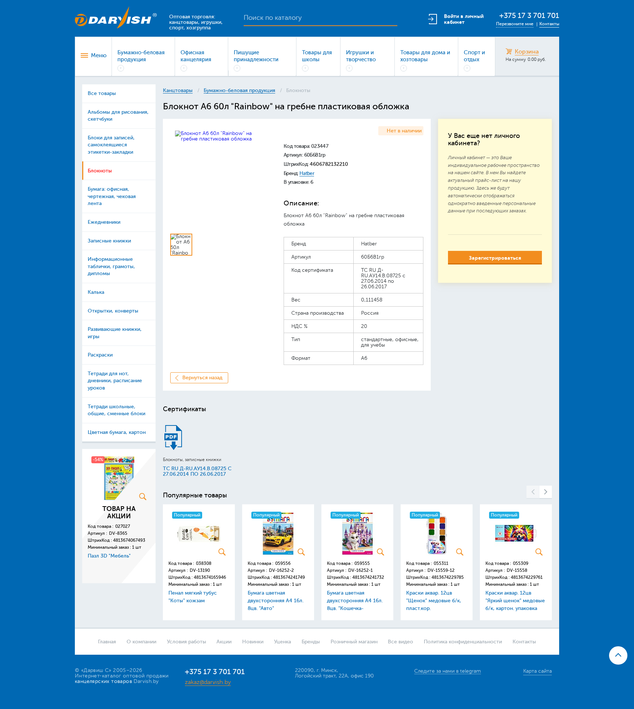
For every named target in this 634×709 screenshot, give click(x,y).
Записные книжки (109, 241)
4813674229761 (527, 577)
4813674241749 (289, 577)
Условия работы (186, 641)
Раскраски (100, 355)
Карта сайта (537, 671)
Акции (224, 641)
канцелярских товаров (103, 681)
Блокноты (100, 170)
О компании (141, 641)
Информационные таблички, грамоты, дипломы (111, 266)
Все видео (400, 641)
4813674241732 (368, 577)
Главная (107, 641)
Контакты (549, 23)
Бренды (311, 641)
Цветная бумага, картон (117, 432)
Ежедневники (104, 222)
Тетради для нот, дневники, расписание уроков (115, 381)
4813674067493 (129, 540)
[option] (220, 176)
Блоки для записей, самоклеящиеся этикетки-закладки (111, 145)
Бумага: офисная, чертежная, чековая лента (112, 196)
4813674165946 (210, 577)
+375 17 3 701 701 (529, 15)
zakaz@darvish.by (208, 682)
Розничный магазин (354, 641)
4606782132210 (329, 164)
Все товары (102, 93)
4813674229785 (447, 577)
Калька (96, 292)
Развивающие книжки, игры (115, 332)
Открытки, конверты (113, 311)
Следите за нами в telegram (447, 671)
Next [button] (545, 492)
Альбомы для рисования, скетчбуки (118, 115)
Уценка (282, 641)
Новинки (252, 641)
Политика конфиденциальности (463, 641)
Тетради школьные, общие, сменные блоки (116, 410)
